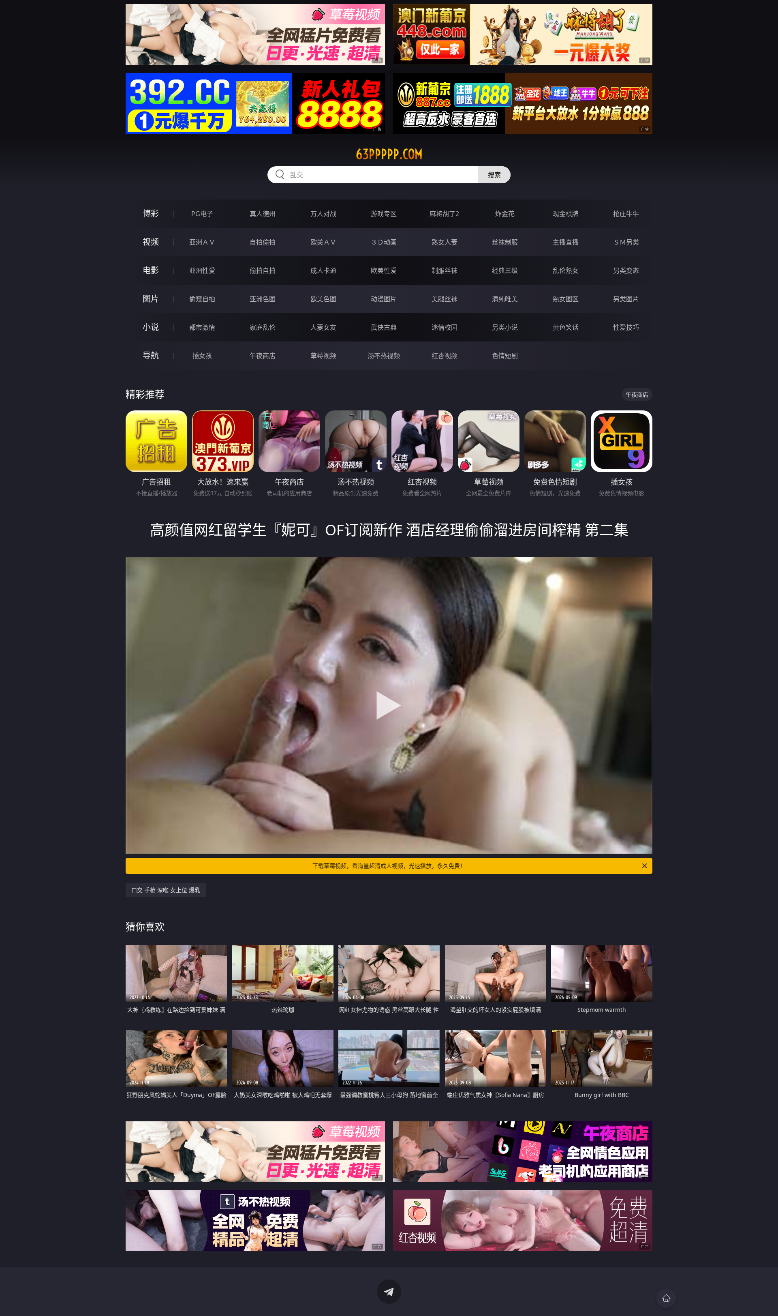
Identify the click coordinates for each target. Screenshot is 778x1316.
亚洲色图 (263, 298)
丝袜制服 (505, 242)
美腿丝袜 (444, 298)
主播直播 (566, 242)
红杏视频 (444, 355)
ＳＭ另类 (626, 242)
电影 (151, 270)
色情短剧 (505, 355)
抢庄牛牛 (626, 213)
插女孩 (202, 355)
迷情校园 (444, 327)
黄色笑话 (566, 327)
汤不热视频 (384, 355)
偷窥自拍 (202, 298)
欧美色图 (323, 298)
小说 (151, 327)
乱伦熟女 (566, 270)
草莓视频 (323, 355)
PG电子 (202, 213)
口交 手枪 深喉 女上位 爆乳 (165, 890)
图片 (151, 298)
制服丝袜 (444, 270)
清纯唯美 (505, 298)
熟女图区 (566, 298)
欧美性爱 (384, 270)
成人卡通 (323, 270)
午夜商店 (263, 355)
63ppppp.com (389, 154)
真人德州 (263, 213)
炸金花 (505, 213)
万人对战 (323, 213)
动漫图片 (384, 298)
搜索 (494, 174)
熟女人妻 (444, 242)
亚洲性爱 (202, 270)
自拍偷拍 (263, 242)
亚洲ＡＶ (202, 242)
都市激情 (202, 327)
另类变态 (626, 270)
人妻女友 (323, 327)
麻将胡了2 (444, 213)
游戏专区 (384, 213)
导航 (151, 355)
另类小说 (505, 327)
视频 (151, 241)
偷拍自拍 (263, 270)
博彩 (151, 213)
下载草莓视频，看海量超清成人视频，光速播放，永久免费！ (389, 865)
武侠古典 (384, 327)
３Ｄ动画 (384, 242)
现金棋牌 (566, 213)
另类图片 (626, 298)
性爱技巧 (626, 327)
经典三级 (505, 270)
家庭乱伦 (263, 327)
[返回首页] (666, 1298)
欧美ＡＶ (323, 242)
